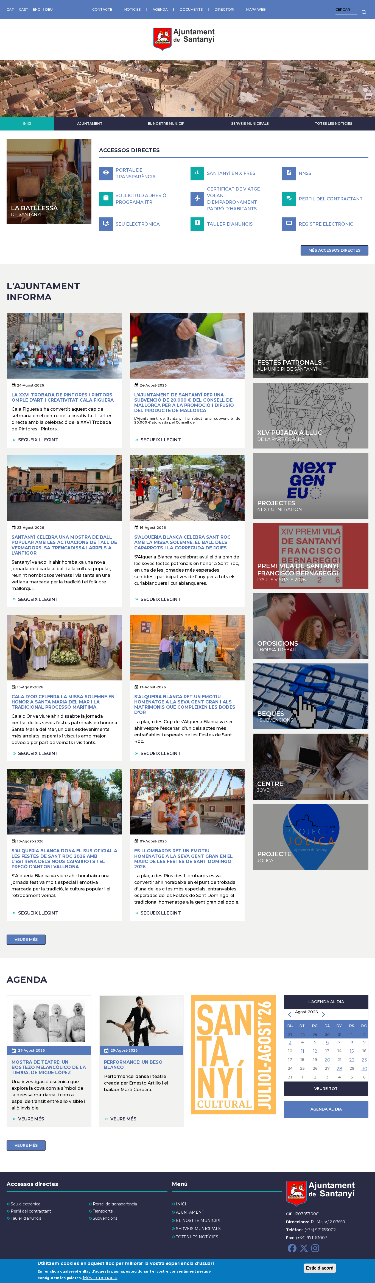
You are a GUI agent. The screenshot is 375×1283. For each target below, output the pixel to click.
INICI (27, 123)
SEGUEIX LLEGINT (38, 439)
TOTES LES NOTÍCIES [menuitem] (197, 1237)
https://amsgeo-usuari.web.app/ (310, 837)
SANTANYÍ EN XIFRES (231, 173)
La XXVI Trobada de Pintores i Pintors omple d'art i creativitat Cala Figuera (63, 397)
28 (339, 1068)
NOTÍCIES (132, 9)
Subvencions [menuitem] (105, 1218)
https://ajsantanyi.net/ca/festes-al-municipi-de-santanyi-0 (310, 345)
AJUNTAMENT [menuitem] (190, 1212)
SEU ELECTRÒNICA (138, 224)
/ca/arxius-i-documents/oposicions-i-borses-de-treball (310, 626)
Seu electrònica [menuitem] (25, 1204)
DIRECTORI (224, 9)
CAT (10, 9)
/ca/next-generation (310, 486)
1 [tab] (182, 109)
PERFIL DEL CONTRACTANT (331, 198)
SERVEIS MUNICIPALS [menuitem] (198, 1229)
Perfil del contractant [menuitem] (31, 1211)
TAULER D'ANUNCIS (230, 224)
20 (327, 1060)
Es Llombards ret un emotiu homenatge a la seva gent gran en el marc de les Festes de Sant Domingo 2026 (183, 858)
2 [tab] (192, 109)
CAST (23, 9)
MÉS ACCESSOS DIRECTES (334, 250)
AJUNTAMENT (89, 123)
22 (352, 1060)
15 (352, 1051)
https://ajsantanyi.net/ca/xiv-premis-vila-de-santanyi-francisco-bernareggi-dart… (310, 556)
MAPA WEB (256, 9)
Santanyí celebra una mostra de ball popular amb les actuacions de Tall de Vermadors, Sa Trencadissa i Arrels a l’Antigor (64, 545)
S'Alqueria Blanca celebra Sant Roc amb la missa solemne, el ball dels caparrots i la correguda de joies (182, 542)
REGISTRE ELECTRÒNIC (326, 224)
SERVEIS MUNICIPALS (250, 123)
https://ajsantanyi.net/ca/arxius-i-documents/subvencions (310, 696)
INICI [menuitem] (181, 1204)
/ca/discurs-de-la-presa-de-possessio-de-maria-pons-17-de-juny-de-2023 (49, 181)
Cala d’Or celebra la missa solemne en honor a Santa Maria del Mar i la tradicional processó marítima (63, 702)
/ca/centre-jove (310, 416)
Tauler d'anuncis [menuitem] (26, 1218)
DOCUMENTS (191, 9)
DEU (49, 9)
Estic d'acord (320, 1268)
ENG (36, 9)
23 (364, 1060)
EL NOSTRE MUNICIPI (167, 123)
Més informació (100, 1277)
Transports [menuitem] (103, 1211)
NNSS (305, 173)
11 (302, 1051)
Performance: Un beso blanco (133, 1065)
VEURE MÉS (26, 939)
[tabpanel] (187, 88)
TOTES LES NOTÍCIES (333, 123)
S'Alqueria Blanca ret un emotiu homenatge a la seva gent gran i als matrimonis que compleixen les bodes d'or (184, 704)
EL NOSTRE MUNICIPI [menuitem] (198, 1220)
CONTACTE (102, 9)
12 (315, 1051)
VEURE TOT (326, 1088)
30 (364, 1068)
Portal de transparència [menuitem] (115, 1204)
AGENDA (160, 9)
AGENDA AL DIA (326, 1109)
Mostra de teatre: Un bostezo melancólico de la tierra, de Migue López (49, 1067)
